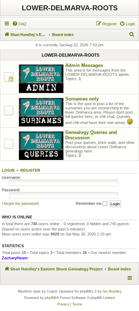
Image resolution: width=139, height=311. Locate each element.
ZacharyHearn (15, 258)
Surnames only (82, 99)
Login (8, 170)
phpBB (50, 298)
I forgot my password (20, 203)
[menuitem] (19, 24)
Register (30, 170)
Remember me (89, 203)
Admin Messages (84, 65)
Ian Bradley (112, 291)
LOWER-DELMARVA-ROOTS (70, 8)
